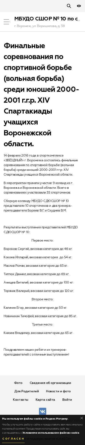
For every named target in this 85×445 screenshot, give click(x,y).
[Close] (81, 418)
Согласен (13, 439)
